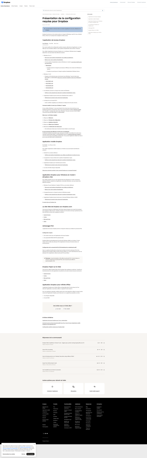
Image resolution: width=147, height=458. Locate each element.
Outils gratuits (45, 426)
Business (55, 410)
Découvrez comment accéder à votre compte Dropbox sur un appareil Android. (59, 170)
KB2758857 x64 (49, 83)
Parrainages (88, 420)
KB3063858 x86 (49, 85)
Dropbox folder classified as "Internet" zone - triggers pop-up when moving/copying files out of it (63, 342)
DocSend (55, 416)
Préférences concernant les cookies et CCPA (78, 418)
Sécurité (44, 417)
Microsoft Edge (47, 219)
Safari (45, 221)
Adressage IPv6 (91, 28)
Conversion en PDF (68, 427)
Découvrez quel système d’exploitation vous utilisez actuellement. (59, 57)
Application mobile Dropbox (93, 18)
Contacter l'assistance (141, 2)
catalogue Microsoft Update (74, 134)
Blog (87, 406)
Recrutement (99, 410)
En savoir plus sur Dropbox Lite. (49, 202)
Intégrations (44, 411)
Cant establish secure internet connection (51, 369)
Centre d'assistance (114, 2)
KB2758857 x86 (49, 81)
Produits (26, 5)
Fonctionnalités (45, 413)
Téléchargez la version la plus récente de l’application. (56, 97)
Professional (55, 408)
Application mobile (46, 410)
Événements (88, 408)
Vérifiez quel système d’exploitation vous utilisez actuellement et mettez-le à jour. (62, 155)
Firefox (45, 217)
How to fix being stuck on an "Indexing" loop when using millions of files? (58, 356)
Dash (54, 414)
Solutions (44, 415)
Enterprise (55, 412)
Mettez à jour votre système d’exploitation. (54, 59)
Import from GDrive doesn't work (49, 363)
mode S (79, 51)
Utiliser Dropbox (14, 5)
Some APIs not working (47, 349)
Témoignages (88, 410)
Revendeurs (88, 422)
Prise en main (32, 5)
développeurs (88, 415)
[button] (43, 10)
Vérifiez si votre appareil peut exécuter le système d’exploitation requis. (60, 92)
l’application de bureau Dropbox (94, 16)
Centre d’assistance (79, 406)
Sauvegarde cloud (67, 419)
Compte (21, 5)
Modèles (44, 424)
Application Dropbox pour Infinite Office (94, 33)
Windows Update (77, 109)
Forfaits (54, 422)
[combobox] (73, 10)
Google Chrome (47, 214)
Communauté (122, 2)
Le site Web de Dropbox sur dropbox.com (93, 25)
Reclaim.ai (55, 420)
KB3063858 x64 (49, 87)
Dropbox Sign (56, 418)
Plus (54, 406)
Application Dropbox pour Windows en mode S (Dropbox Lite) (95, 22)
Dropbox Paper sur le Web (93, 30)
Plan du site (77, 424)
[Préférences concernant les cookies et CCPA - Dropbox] (18, 450)
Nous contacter (78, 408)
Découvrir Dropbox (131, 2)
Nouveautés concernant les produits (56, 425)
